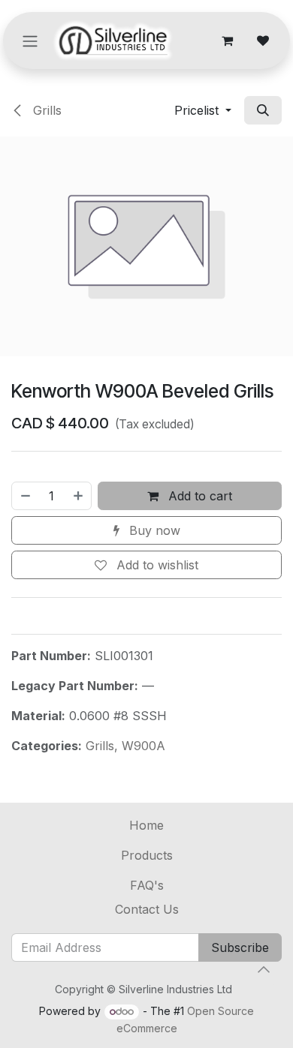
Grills (45, 110)
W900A (143, 745)
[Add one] (79, 495)
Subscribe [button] (240, 947)
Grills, (104, 745)
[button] (203, 110)
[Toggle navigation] (30, 40)
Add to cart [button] (198, 495)
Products (147, 855)
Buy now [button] (152, 530)
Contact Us (147, 909)
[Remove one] (25, 495)
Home (146, 825)
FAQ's (147, 885)
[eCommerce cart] (227, 41)
